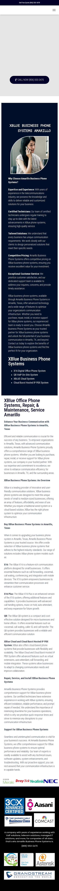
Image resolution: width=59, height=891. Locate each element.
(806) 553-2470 (35, 3)
